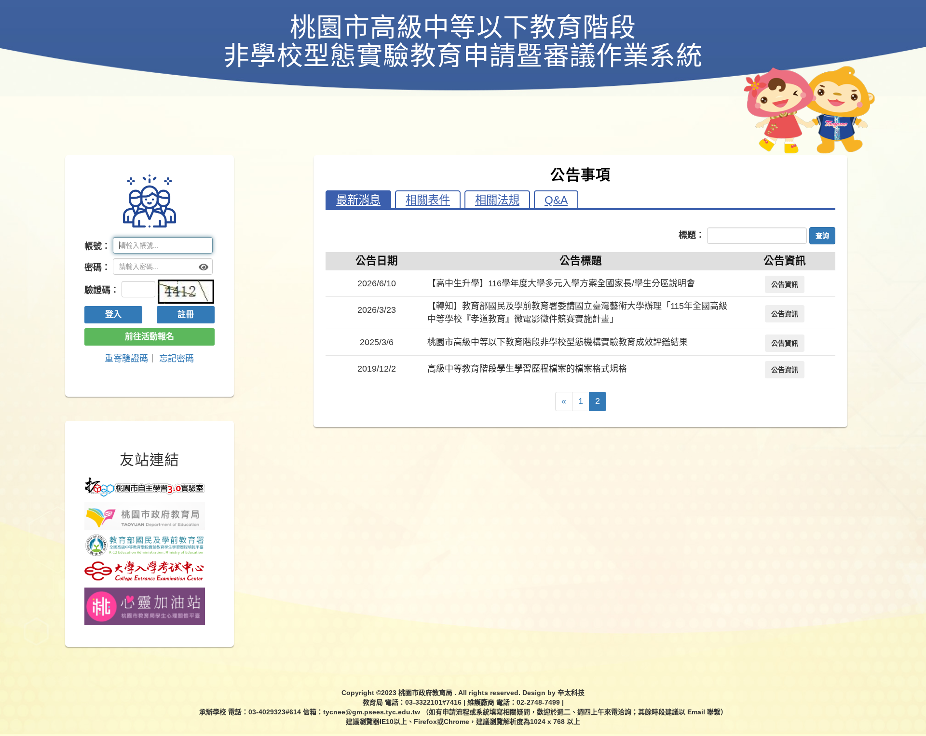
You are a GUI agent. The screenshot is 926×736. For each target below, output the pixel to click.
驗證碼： (101, 290)
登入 (113, 314)
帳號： (97, 246)
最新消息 (358, 200)
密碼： (97, 267)
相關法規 (497, 200)
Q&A (556, 200)
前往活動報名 (149, 336)
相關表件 (428, 200)
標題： (692, 235)
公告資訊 (784, 284)
